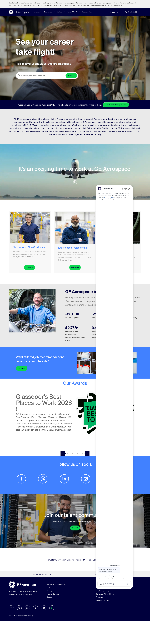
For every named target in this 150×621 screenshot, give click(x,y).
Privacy (49, 591)
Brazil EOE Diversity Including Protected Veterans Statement (75, 560)
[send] (128, 584)
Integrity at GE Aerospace (56, 585)
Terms (49, 588)
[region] (114, 386)
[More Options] (100, 584)
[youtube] (43, 607)
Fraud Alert (100, 597)
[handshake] (51, 607)
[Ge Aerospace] (19, 12)
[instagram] (35, 607)
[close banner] (140, 4)
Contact (49, 597)
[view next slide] (87, 453)
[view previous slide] (63, 453)
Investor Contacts (53, 594)
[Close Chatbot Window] (129, 188)
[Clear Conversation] (121, 188)
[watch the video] (75, 182)
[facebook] (11, 607)
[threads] (19, 607)
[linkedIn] (27, 607)
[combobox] (41, 75)
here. (31, 594)
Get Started (21, 368)
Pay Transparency (102, 591)
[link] (75, 527)
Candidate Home (87, 12)
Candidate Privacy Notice (105, 594)
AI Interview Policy (102, 600)
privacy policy (109, 197)
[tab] (65, 453)
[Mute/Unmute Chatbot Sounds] (125, 188)
